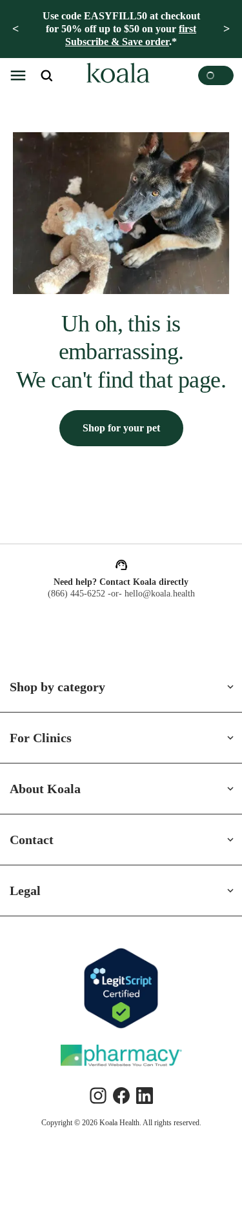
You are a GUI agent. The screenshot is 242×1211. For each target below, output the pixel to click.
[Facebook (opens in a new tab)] (121, 1095)
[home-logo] (116, 75)
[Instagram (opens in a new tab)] (98, 1095)
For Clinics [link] (41, 737)
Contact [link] (35, 839)
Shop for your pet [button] (121, 456)
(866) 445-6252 (74, 593)
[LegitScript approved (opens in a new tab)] (121, 988)
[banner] (121, 29)
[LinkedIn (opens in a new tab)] (144, 1095)
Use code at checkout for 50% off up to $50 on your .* (121, 29)
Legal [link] (26, 890)
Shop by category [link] (63, 686)
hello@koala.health (162, 593)
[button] (18, 75)
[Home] (116, 75)
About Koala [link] (46, 788)
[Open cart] (216, 75)
